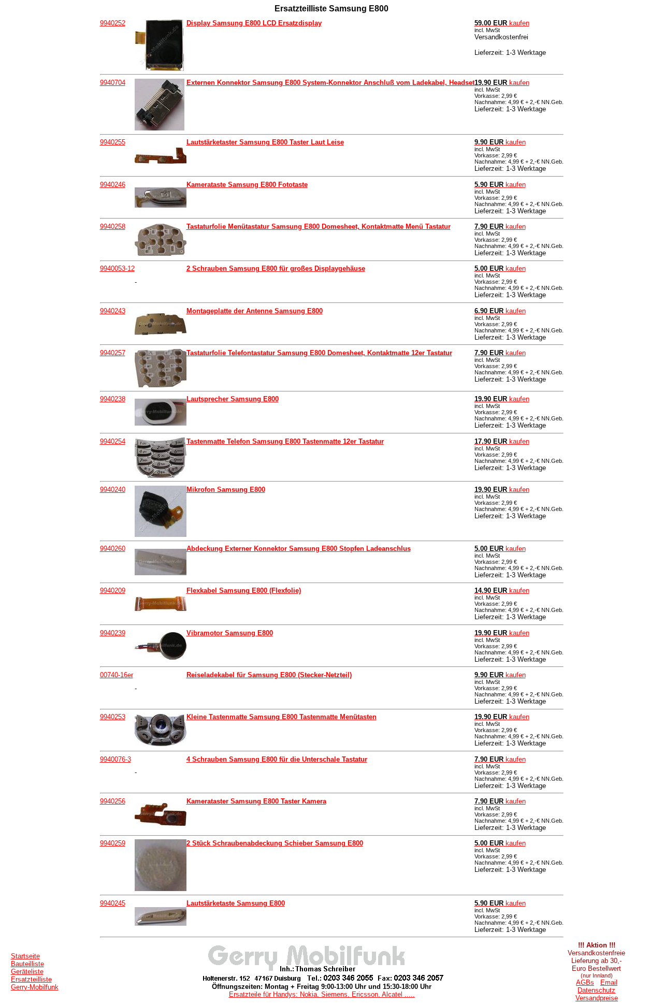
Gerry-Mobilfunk (35, 987)
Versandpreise (596, 998)
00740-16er (116, 675)
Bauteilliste (27, 964)
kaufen (501, 23)
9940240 (112, 489)
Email (608, 982)
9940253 (112, 717)
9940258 (112, 226)
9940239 (112, 633)
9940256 (112, 801)
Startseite (25, 956)
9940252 (112, 23)
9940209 (112, 590)
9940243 (112, 311)
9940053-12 (117, 268)
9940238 (112, 399)
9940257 (112, 353)
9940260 (112, 548)
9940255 (112, 142)
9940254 (112, 441)
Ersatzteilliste (31, 979)
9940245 (112, 903)
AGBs (585, 982)
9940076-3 (115, 759)
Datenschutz (596, 990)
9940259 (112, 843)
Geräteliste (27, 971)
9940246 (112, 184)
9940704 (112, 82)
